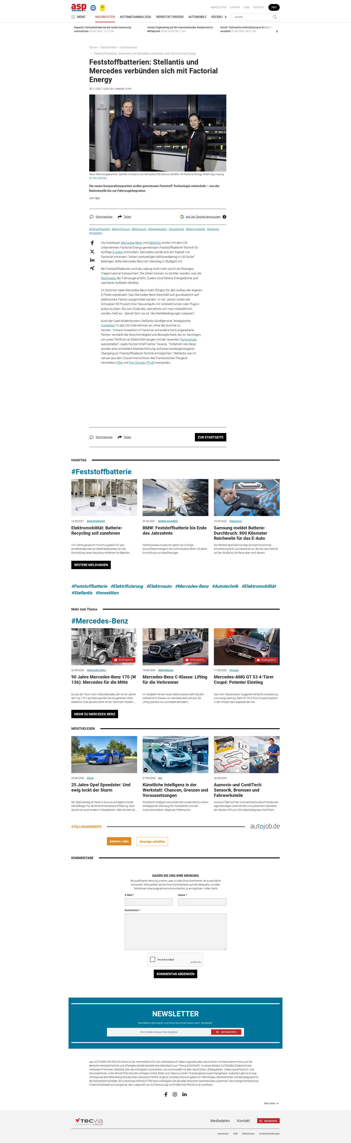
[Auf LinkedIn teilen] (92, 259)
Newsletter (219, 7)
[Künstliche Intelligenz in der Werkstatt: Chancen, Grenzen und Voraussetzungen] (175, 754)
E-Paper (235, 7)
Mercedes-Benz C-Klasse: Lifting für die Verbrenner (175, 679)
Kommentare (104, 216)
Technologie (188, 339)
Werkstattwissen (169, 17)
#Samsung (235, 521)
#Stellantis (81, 592)
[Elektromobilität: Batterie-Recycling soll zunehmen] (104, 497)
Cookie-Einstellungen (269, 1133)
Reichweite (108, 278)
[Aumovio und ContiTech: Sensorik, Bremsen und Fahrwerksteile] (247, 754)
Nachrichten (105, 17)
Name (181, 895)
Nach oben (269, 1103)
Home (93, 47)
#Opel (90, 778)
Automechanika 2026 (135, 17)
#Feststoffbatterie (101, 471)
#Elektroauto (159, 586)
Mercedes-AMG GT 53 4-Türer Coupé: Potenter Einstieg (244, 679)
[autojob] (265, 826)
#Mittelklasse (165, 670)
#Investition (106, 592)
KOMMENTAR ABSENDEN (176, 974)
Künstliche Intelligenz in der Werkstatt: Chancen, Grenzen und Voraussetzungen (175, 790)
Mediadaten (220, 1121)
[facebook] (166, 1094)
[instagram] (175, 1094)
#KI (160, 778)
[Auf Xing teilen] (92, 268)
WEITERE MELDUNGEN (91, 565)
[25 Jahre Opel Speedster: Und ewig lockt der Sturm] (104, 754)
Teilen (127, 216)
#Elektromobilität (168, 521)
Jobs (246, 7)
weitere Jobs (119, 841)
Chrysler (140, 362)
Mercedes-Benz (131, 243)
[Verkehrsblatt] (101, 7)
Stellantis (154, 243)
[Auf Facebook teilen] (92, 242)
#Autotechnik (225, 586)
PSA (119, 362)
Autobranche (128, 47)
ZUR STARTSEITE (210, 437)
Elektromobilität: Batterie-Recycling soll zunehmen (96, 530)
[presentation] (277, 31)
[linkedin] (184, 1094)
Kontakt (258, 7)
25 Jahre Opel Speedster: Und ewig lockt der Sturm (101, 787)
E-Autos (117, 252)
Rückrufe (219, 17)
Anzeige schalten (152, 841)
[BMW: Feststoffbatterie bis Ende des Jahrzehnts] (175, 497)
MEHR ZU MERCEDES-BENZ (94, 714)
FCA (150, 362)
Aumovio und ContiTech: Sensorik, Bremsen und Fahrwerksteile (238, 790)
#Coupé (233, 670)
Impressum (223, 1133)
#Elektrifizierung (126, 586)
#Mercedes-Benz (192, 586)
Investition (108, 325)
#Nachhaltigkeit (96, 521)
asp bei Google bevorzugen (203, 216)
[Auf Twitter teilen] (92, 251)
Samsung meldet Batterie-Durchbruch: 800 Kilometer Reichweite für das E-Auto (240, 533)
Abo (274, 7)
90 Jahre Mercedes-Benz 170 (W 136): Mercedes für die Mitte (103, 679)
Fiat (131, 362)
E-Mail (128, 895)
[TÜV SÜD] (92, 7)
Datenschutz (248, 1133)
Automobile (197, 17)
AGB (235, 1133)
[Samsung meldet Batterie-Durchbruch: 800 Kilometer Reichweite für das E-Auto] (247, 497)
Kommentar (132, 910)
